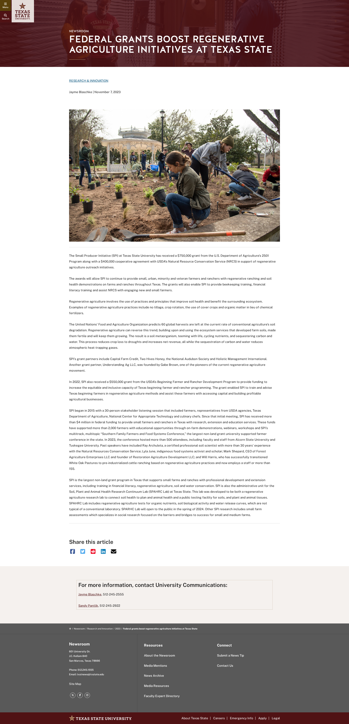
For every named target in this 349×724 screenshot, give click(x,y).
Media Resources (156, 686)
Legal (276, 718)
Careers (219, 718)
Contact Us (225, 665)
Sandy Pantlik (88, 605)
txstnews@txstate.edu (90, 674)
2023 (118, 628)
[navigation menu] (5, 5)
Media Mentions (155, 665)
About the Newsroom (159, 655)
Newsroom (79, 31)
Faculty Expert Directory (162, 696)
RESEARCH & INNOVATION (88, 81)
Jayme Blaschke (89, 594)
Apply (262, 718)
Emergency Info (241, 718)
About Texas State (194, 718)
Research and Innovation (100, 628)
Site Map (75, 684)
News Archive (154, 675)
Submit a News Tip (230, 655)
